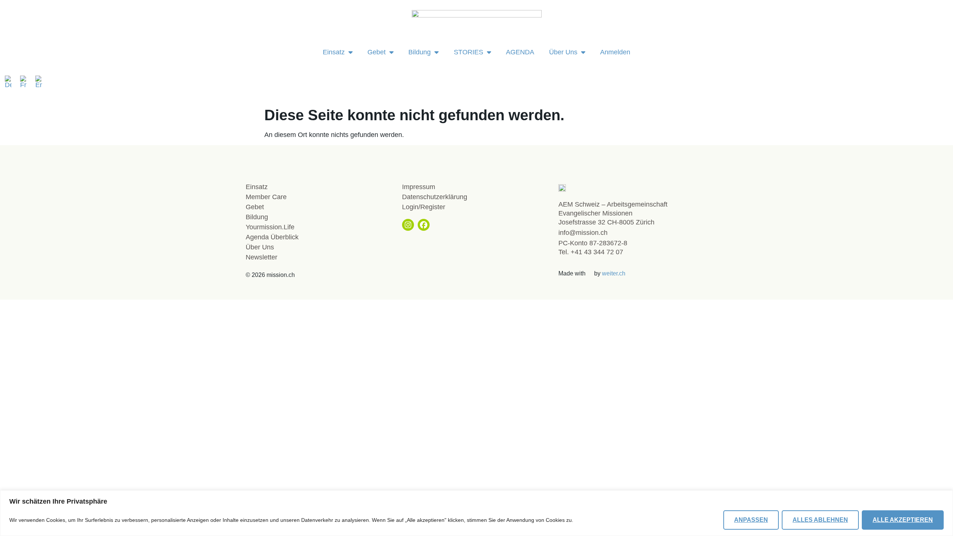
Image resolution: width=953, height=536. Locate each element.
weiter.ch (613, 273)
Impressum (418, 187)
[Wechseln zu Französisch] (26, 82)
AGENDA (520, 52)
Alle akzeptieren (903, 520)
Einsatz (334, 52)
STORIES (468, 52)
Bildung (419, 52)
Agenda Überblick (272, 237)
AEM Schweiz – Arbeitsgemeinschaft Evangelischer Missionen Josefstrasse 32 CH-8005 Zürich (612, 213)
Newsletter (261, 257)
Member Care (266, 197)
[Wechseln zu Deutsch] (10, 82)
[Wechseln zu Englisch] (38, 82)
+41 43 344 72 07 (597, 252)
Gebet (376, 52)
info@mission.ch (583, 232)
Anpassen (751, 520)
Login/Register (423, 207)
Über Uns (563, 52)
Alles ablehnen (820, 520)
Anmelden (615, 52)
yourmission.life (270, 227)
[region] (476, 513)
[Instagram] (408, 225)
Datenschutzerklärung (434, 197)
